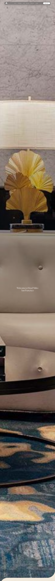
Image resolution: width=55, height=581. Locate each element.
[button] (15, 3)
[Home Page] (6, 3)
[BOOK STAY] (46, 3)
